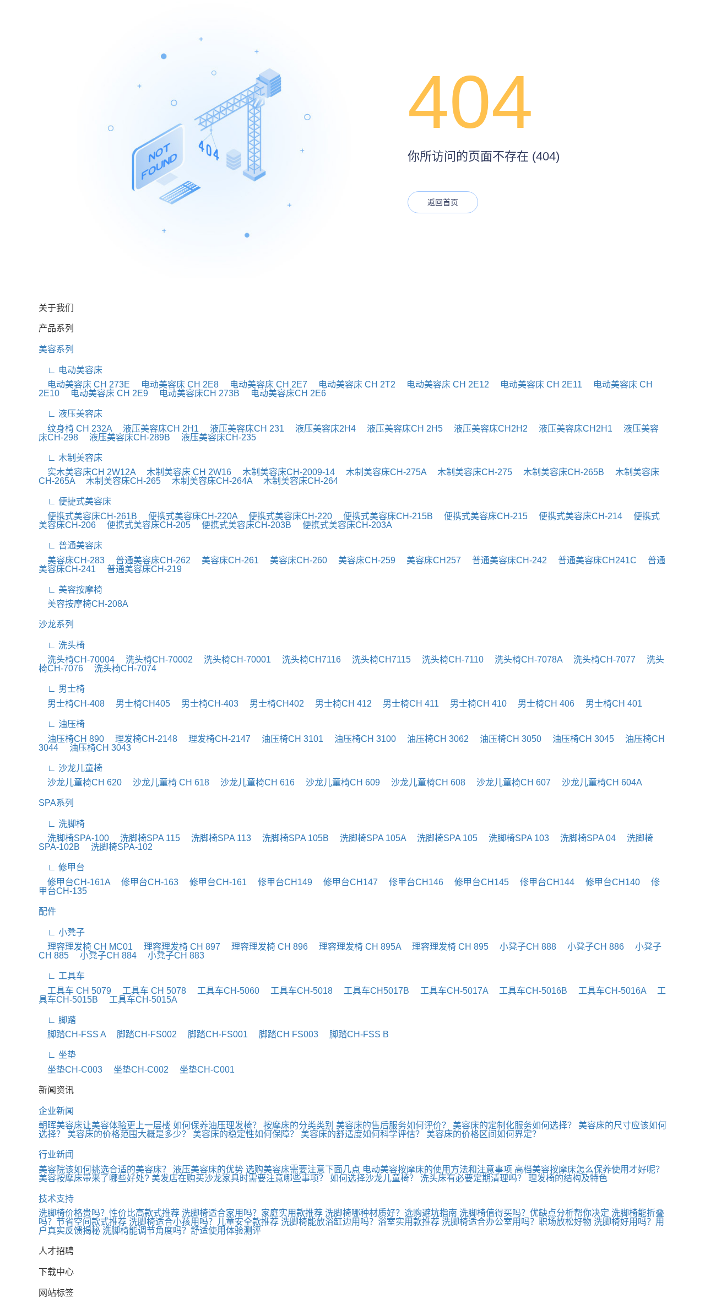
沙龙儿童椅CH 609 (338, 782)
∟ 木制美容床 (70, 457)
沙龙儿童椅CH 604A (597, 782)
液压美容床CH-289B (125, 437)
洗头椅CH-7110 (448, 659)
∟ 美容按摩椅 (70, 589)
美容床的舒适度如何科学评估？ (363, 1134)
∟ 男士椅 (62, 688)
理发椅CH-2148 (141, 739)
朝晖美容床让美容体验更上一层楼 (105, 1125)
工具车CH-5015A (138, 999)
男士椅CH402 (272, 703)
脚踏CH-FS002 (142, 1034)
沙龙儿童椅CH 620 (80, 782)
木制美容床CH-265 (119, 481)
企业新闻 (56, 1111)
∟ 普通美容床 (70, 545)
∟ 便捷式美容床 (75, 501)
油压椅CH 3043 (96, 747)
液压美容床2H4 (321, 428)
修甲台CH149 (280, 882)
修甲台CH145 (477, 882)
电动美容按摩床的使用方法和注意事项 (437, 1169)
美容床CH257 (429, 560)
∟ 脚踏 (57, 1020)
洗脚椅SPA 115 (145, 838)
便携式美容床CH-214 (576, 516)
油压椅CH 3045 (579, 739)
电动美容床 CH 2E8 (175, 384)
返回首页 (442, 202)
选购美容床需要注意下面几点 (303, 1169)
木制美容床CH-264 (296, 481)
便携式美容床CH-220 (286, 516)
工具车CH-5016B (528, 990)
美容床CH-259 (362, 560)
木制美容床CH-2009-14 (284, 472)
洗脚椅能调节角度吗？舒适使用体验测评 (181, 1230)
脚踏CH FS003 (284, 1034)
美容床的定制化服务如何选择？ (515, 1125)
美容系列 (56, 349)
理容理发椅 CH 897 (177, 946)
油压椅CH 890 (71, 739)
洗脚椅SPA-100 (74, 838)
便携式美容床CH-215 (481, 516)
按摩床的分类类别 (298, 1125)
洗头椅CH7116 (307, 659)
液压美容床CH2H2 (486, 428)
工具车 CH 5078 (149, 990)
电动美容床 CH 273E (84, 384)
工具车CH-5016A (608, 990)
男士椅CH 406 (541, 703)
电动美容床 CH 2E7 (264, 384)
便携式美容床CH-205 (144, 525)
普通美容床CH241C (593, 560)
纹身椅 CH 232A (75, 428)
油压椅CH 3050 (506, 739)
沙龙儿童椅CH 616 (253, 782)
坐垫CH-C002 (137, 1069)
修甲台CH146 (411, 882)
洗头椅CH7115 (377, 659)
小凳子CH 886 (591, 946)
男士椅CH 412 (339, 703)
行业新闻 (56, 1154)
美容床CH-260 (294, 560)
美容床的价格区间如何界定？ (483, 1134)
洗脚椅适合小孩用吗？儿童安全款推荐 (204, 1221)
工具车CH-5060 (223, 990)
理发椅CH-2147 (215, 739)
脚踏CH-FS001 (213, 1034)
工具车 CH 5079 (75, 990)
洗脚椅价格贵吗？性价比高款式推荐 (109, 1213)
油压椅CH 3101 (288, 739)
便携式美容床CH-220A (188, 516)
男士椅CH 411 (406, 703)
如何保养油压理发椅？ (217, 1125)
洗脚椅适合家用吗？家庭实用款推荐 (252, 1213)
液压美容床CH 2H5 (400, 428)
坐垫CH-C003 (70, 1069)
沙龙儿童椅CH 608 (423, 782)
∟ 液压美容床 (70, 413)
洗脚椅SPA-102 (117, 847)
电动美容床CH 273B (195, 393)
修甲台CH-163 (145, 882)
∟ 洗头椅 (62, 645)
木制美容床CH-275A (381, 472)
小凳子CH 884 (104, 955)
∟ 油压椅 (62, 724)
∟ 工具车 (62, 976)
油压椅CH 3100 (361, 739)
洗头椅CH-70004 (77, 659)
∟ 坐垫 (57, 1054)
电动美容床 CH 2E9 (105, 393)
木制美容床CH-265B (559, 472)
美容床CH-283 (72, 560)
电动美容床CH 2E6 (284, 393)
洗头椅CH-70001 (233, 659)
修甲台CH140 (608, 882)
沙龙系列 (56, 624)
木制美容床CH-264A (207, 481)
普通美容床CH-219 (140, 569)
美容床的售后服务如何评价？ (394, 1125)
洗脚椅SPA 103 (514, 838)
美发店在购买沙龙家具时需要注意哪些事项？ (239, 1178)
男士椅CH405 (138, 703)
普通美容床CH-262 (149, 560)
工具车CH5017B (372, 990)
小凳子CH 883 (171, 955)
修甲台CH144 (542, 882)
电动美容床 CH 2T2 (352, 384)
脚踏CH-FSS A (72, 1034)
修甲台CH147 (346, 882)
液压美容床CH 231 (242, 428)
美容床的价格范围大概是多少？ (130, 1134)
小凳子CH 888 (523, 946)
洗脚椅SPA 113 (216, 838)
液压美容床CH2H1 (571, 428)
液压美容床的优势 (208, 1169)
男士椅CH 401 (609, 703)
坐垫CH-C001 (203, 1069)
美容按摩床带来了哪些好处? (94, 1178)
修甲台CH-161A (74, 882)
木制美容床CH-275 (470, 472)
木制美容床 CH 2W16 (184, 472)
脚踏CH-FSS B (355, 1034)
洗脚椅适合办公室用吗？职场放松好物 (517, 1221)
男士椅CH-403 (205, 703)
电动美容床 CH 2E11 (536, 384)
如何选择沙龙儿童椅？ (374, 1178)
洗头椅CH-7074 (120, 668)
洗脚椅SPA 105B (291, 838)
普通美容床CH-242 (505, 560)
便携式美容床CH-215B (383, 516)
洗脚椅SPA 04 (583, 838)
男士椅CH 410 (474, 703)
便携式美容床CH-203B (242, 525)
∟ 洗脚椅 (62, 823)
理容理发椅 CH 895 (446, 946)
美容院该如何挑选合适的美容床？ (105, 1169)
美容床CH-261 (226, 560)
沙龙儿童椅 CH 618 (166, 782)
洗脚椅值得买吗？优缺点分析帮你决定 (534, 1213)
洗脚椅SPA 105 (443, 838)
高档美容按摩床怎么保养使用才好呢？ (589, 1169)
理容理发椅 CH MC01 (86, 946)
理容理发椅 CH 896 (265, 946)
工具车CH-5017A (449, 990)
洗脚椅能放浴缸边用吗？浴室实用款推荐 (360, 1221)
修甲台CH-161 (214, 882)
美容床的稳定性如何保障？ (247, 1134)
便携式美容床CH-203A (343, 525)
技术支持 (56, 1198)
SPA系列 (56, 802)
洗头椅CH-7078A (524, 659)
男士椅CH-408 (72, 703)
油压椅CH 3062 (433, 739)
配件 (47, 911)
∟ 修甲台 (62, 867)
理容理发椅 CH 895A (355, 946)
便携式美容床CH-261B (88, 516)
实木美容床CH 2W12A (87, 472)
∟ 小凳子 (62, 932)
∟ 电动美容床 (70, 370)
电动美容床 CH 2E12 (443, 384)
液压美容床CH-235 (214, 437)
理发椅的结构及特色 (568, 1178)
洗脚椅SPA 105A (368, 838)
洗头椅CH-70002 (155, 659)
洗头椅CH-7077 (600, 659)
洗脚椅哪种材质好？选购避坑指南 (391, 1213)
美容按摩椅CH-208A (83, 604)
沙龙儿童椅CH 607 (509, 782)
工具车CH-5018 (297, 990)
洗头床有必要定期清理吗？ (473, 1178)
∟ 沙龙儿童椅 (70, 768)
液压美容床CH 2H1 (156, 428)
